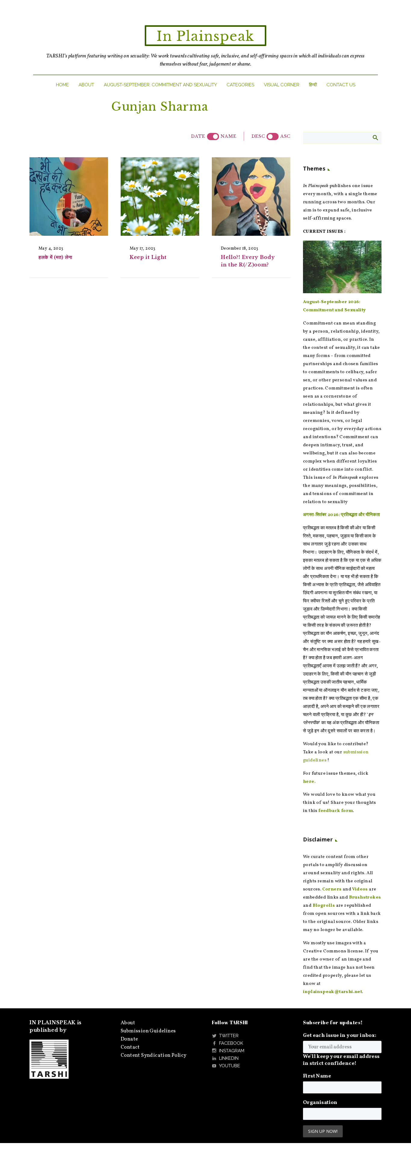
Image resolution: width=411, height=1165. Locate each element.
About (86, 85)
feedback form (335, 811)
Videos (360, 889)
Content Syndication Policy (153, 1055)
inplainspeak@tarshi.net (332, 992)
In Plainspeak (205, 36)
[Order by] (213, 136)
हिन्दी (313, 85)
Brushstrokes (365, 897)
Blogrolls (324, 905)
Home (62, 85)
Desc (258, 136)
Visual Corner (281, 85)
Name (228, 136)
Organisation (320, 1102)
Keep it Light (148, 257)
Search (375, 137)
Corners (332, 889)
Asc (285, 136)
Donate (129, 1039)
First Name (317, 1076)
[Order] (273, 136)
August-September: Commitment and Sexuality (160, 85)
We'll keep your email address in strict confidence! (341, 1060)
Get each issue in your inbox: (340, 1035)
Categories (240, 85)
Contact (130, 1047)
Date (198, 136)
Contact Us (340, 85)
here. (309, 782)
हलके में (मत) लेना (56, 257)
